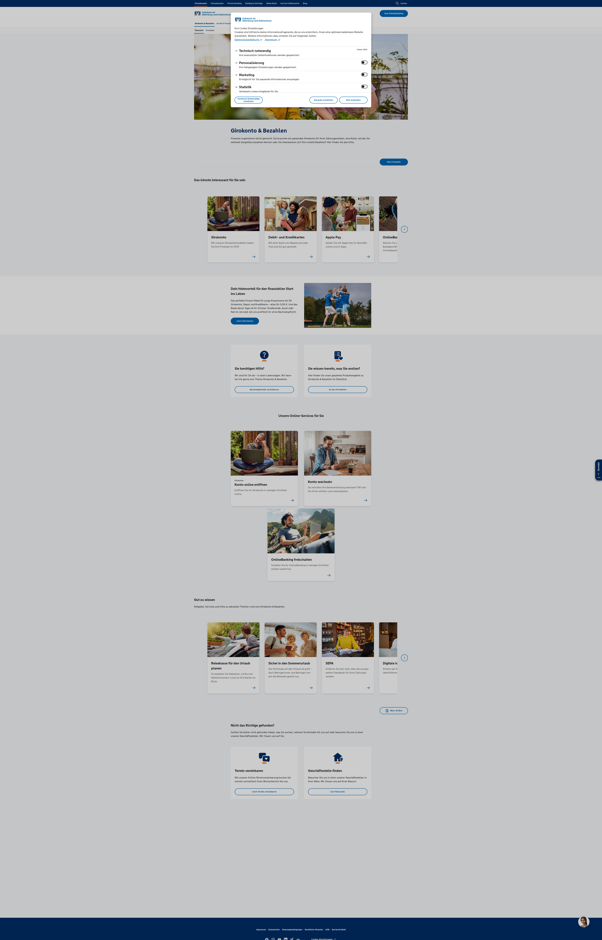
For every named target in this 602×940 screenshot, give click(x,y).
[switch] (364, 62)
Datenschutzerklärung (247, 39)
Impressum (271, 39)
